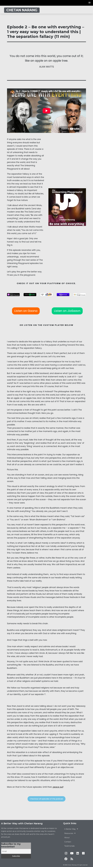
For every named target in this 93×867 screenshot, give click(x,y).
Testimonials (69, 846)
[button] (89, 2)
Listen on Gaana (25, 311)
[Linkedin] (77, 853)
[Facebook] (66, 859)
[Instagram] (66, 853)
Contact (67, 842)
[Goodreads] (83, 853)
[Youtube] (72, 853)
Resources (68, 833)
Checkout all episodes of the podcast (46, 799)
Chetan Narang (21, 10)
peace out (58, 787)
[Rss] (72, 859)
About (67, 837)
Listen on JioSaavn (67, 311)
